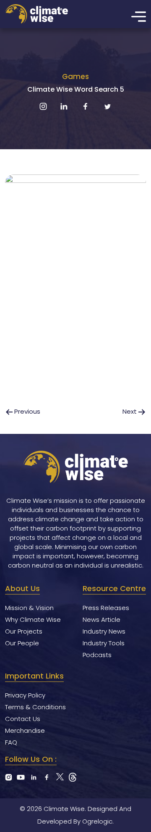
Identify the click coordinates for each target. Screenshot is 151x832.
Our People (22, 643)
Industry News (104, 631)
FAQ (11, 742)
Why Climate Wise (33, 619)
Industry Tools (104, 643)
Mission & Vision (29, 607)
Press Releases (106, 607)
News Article (101, 619)
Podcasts (97, 654)
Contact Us (22, 718)
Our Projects (23, 631)
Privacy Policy (25, 695)
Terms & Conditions (35, 707)
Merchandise (25, 730)
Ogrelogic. (98, 821)
